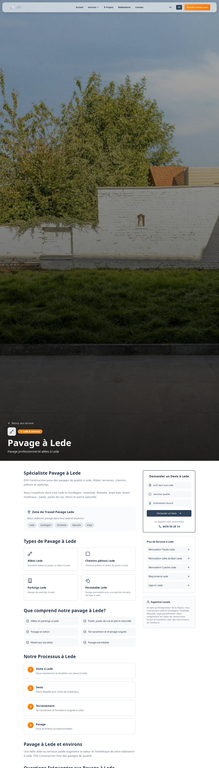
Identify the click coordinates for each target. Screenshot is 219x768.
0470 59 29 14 (171, 526)
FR (179, 7)
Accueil (79, 7)
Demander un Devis (167, 513)
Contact (139, 7)
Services (92, 7)
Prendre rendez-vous (197, 7)
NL (170, 7)
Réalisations (124, 7)
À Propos (108, 7)
